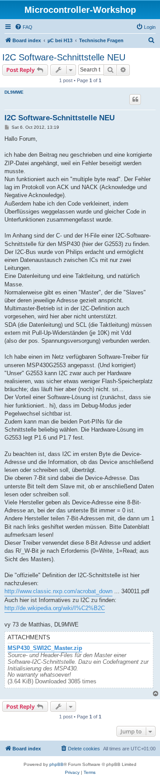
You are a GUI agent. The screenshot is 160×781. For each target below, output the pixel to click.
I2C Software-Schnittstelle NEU (63, 57)
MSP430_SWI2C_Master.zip (45, 648)
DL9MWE (14, 92)
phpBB (56, 764)
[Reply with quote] (135, 99)
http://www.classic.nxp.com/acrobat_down (58, 591)
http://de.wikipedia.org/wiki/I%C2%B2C (54, 608)
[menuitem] (23, 27)
